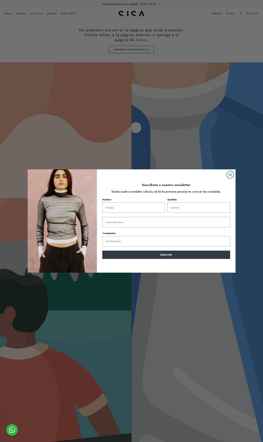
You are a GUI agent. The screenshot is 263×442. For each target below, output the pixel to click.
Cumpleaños (109, 233)
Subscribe (166, 254)
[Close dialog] (230, 174)
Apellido (172, 199)
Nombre (106, 199)
